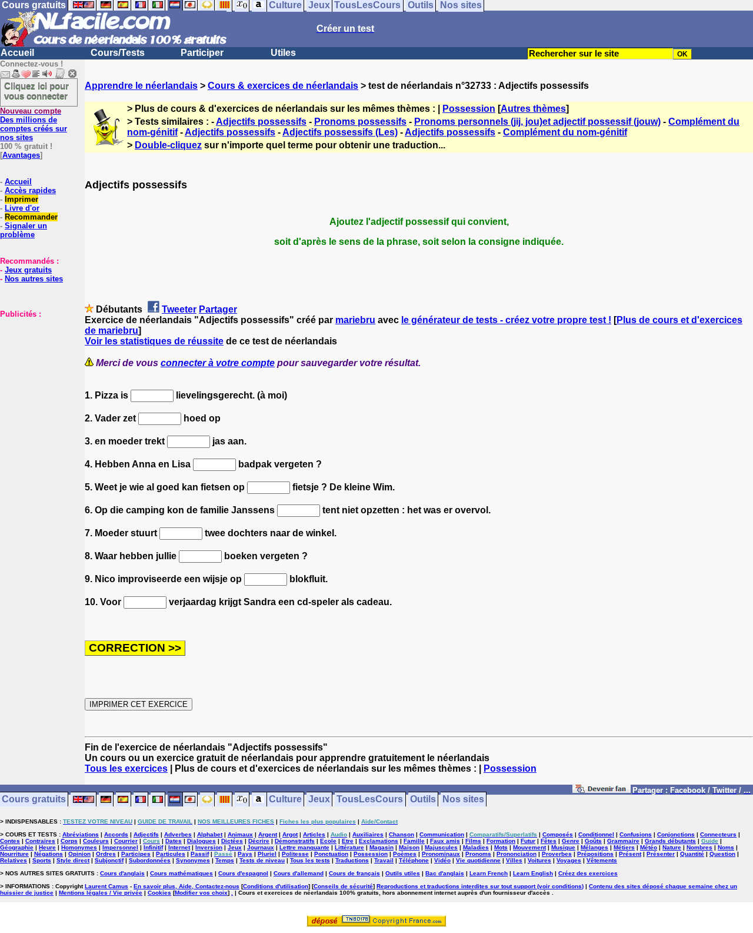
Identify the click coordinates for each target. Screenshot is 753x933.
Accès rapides (30, 190)
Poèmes (405, 854)
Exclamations (378, 841)
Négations (48, 854)
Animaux (240, 834)
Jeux (319, 800)
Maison (409, 847)
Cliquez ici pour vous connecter (36, 91)
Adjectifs (146, 834)
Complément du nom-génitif (565, 132)
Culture (285, 800)
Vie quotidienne (478, 860)
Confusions (635, 834)
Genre (570, 841)
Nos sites (463, 800)
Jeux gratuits (28, 269)
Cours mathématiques (181, 873)
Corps (69, 841)
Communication (441, 834)
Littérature (349, 847)
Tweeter (179, 309)
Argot (290, 834)
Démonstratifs (295, 841)
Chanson (401, 834)
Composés (557, 834)
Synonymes (193, 860)
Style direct (72, 860)
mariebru (355, 320)
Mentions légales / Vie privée (100, 892)
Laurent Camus (106, 886)
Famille (414, 841)
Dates (173, 841)
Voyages (569, 860)
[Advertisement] (35, 377)
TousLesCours (369, 800)
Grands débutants (670, 841)
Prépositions (595, 854)
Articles (314, 834)
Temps (224, 860)
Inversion (208, 847)
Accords (116, 834)
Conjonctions (676, 834)
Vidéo (442, 860)
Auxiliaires (368, 834)
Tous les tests (310, 860)
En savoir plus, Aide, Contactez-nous (186, 886)
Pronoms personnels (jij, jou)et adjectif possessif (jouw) (537, 122)
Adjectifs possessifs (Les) (340, 132)
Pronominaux (441, 854)
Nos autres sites (34, 278)
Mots (501, 847)
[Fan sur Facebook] (601, 791)
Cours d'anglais (122, 873)
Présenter (661, 854)
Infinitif (153, 847)
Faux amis (445, 841)
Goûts (593, 841)
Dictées (232, 841)
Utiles (283, 53)
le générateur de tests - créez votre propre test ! (506, 320)
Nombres (699, 847)
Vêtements (602, 860)
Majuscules (441, 847)
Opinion (79, 854)
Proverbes (557, 854)
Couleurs (96, 841)
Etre (348, 841)
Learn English (533, 873)
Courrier (126, 841)
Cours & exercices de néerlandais (283, 86)
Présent (630, 854)
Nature (671, 847)
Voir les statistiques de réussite (154, 341)
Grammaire (623, 841)
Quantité (692, 854)
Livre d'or (22, 208)
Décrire (258, 841)
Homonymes (79, 847)
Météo (648, 847)
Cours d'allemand (299, 873)
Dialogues (201, 841)
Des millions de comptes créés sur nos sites (33, 124)
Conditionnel (596, 834)
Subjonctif (109, 860)
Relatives (13, 860)
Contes (10, 841)
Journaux (260, 847)
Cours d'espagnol (243, 873)
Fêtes (549, 841)
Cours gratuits (34, 800)
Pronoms (478, 854)
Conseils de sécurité (343, 886)
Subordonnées (150, 860)
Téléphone (414, 860)
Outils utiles (402, 873)
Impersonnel (120, 847)
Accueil (17, 53)
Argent (267, 834)
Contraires (40, 841)
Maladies (476, 847)
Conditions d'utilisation (275, 886)
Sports (41, 860)
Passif (200, 854)
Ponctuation (331, 854)
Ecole (328, 841)
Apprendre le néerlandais (141, 86)
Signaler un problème (23, 230)
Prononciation (517, 854)
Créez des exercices (588, 873)
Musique (563, 847)
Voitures (539, 860)
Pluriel (267, 854)
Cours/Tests (118, 53)
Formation (501, 841)
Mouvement (529, 847)
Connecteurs (718, 834)
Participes (136, 854)
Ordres (106, 854)
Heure (47, 847)
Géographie (17, 847)
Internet (179, 847)
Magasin (381, 847)
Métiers (624, 847)
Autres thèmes (533, 109)
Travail (384, 860)
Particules (170, 854)
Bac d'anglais (444, 873)
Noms (726, 847)
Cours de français (354, 873)
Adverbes (178, 834)
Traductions (352, 860)
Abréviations (80, 834)
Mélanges (594, 847)
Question (722, 854)
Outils (423, 800)
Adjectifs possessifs (261, 122)
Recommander (31, 217)
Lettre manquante (304, 847)
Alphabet (209, 834)
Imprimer (21, 199)
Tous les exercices (126, 768)
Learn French (488, 873)
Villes (514, 860)
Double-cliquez (168, 145)
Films (473, 841)
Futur (528, 841)
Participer (202, 53)
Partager (218, 309)
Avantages (21, 155)
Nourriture (14, 854)
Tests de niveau (262, 860)
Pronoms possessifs (360, 122)
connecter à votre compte (218, 363)
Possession (468, 109)
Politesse (295, 854)
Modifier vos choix (201, 892)
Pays (245, 854)
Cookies (159, 892)
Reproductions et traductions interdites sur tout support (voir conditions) (480, 886)
